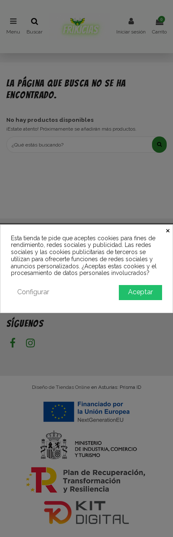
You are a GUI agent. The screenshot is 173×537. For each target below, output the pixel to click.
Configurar (33, 292)
